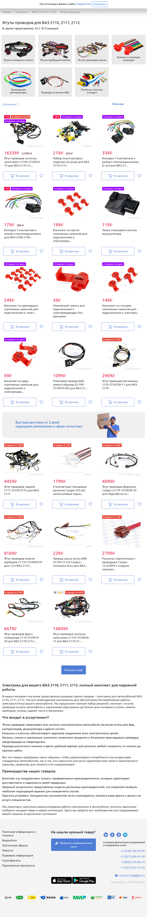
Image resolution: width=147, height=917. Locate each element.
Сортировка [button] (9, 104)
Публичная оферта (15, 845)
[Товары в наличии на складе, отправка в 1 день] (73, 425)
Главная (6, 12)
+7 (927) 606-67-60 (132, 856)
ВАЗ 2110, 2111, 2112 (44, 12)
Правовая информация (17, 855)
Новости (7, 850)
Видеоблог (9, 840)
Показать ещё (73, 670)
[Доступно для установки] (84, 880)
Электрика (21, 12)
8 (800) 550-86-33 (133, 862)
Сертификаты (11, 860)
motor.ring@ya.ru (132, 875)
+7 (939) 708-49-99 (132, 850)
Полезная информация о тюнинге (19, 833)
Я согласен (99, 4)
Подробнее (83, 3)
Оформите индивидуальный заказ (76, 845)
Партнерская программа (18, 865)
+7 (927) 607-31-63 (132, 867)
